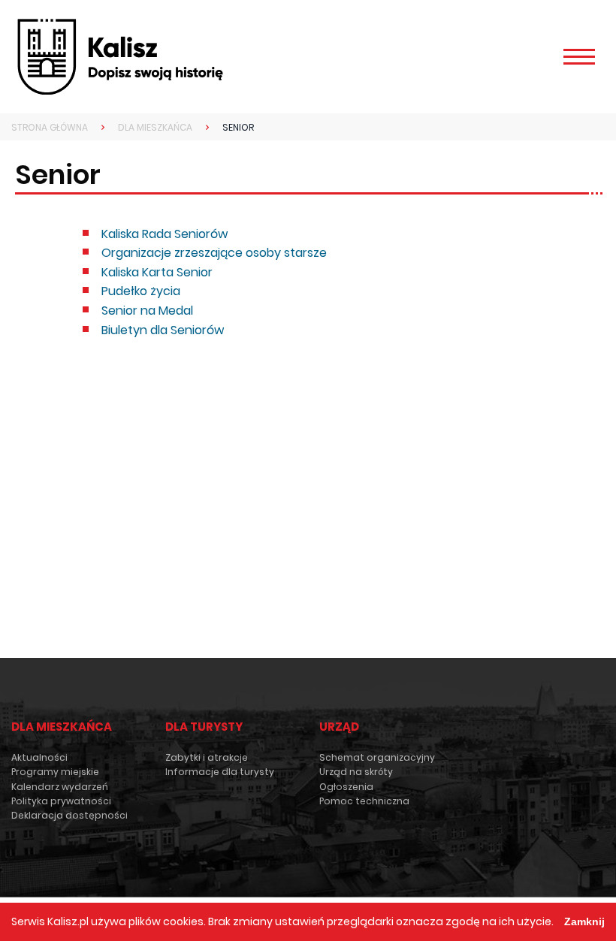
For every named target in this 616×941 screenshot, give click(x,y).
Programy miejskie (55, 771)
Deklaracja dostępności (69, 815)
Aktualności (39, 757)
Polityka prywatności (61, 801)
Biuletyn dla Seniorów (162, 330)
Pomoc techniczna (364, 801)
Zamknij (584, 921)
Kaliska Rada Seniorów (164, 234)
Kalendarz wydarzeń (59, 786)
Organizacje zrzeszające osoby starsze (214, 252)
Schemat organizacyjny (377, 757)
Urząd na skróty (356, 771)
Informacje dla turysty (219, 771)
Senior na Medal (147, 310)
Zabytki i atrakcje (206, 757)
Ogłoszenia (346, 786)
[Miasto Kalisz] (120, 56)
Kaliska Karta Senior (157, 272)
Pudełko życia (140, 291)
